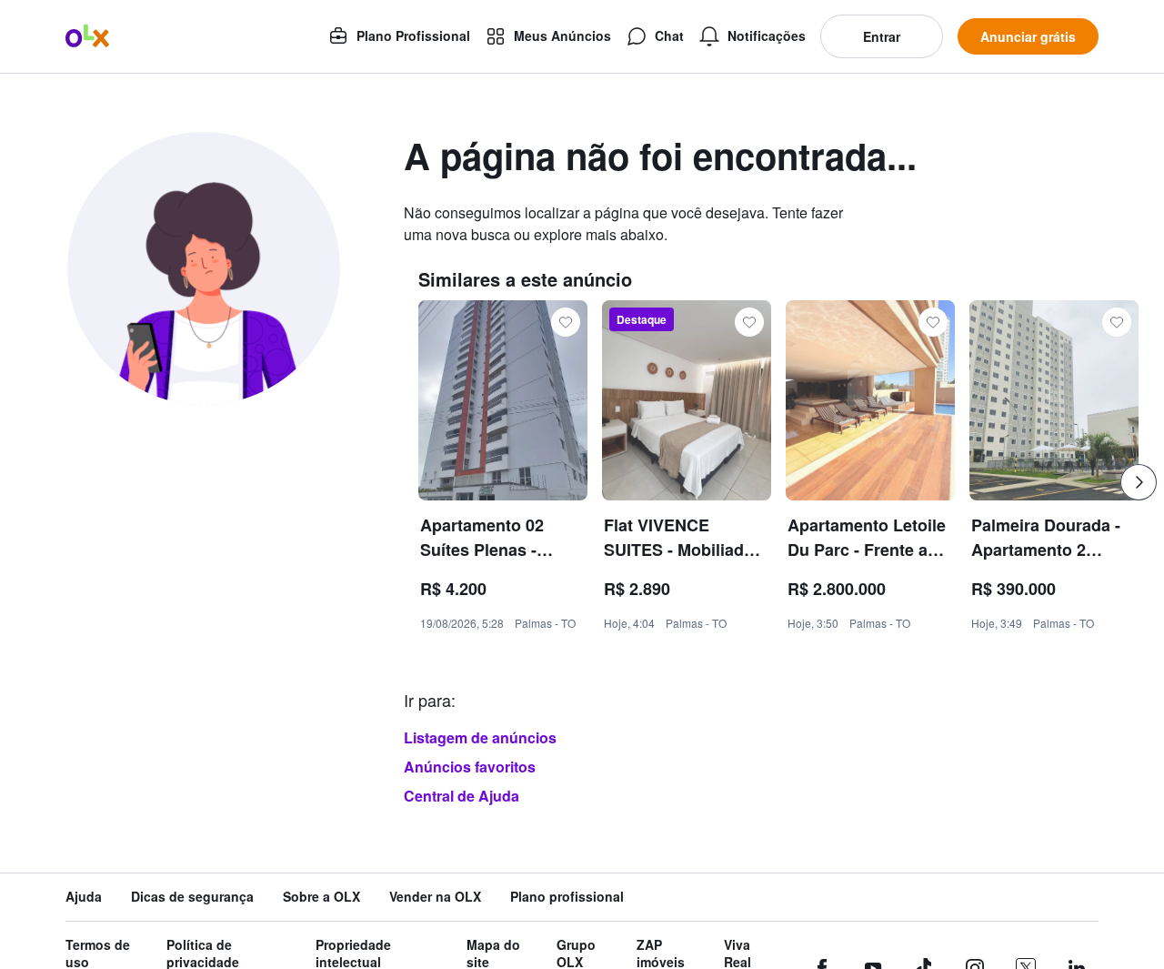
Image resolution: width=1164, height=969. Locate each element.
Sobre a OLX (321, 896)
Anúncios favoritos (470, 766)
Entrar (881, 36)
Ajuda (83, 896)
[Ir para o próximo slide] (1138, 482)
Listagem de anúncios (480, 737)
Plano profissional (567, 896)
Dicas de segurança (192, 896)
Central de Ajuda (461, 795)
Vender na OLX (435, 896)
